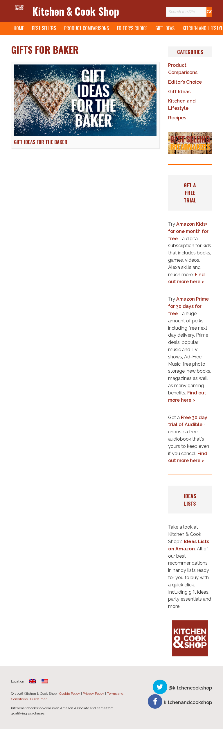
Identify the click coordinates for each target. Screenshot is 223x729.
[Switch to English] (45, 681)
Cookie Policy (69, 694)
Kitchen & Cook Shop (75, 11)
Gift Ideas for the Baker (40, 142)
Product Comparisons (86, 28)
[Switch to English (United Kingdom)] (32, 681)
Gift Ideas (165, 28)
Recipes (177, 118)
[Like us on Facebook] (155, 701)
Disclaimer (38, 699)
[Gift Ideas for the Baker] (85, 134)
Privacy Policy (93, 694)
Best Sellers (44, 28)
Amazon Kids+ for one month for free (188, 231)
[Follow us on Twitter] (160, 687)
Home (19, 28)
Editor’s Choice (132, 28)
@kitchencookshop (190, 688)
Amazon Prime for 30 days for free (188, 306)
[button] (190, 143)
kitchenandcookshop (188, 702)
